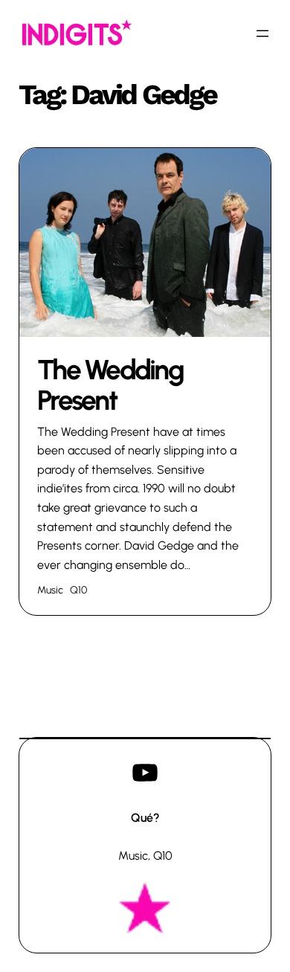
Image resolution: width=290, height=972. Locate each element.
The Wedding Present (110, 385)
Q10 (78, 590)
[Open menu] (262, 33)
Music (50, 590)
